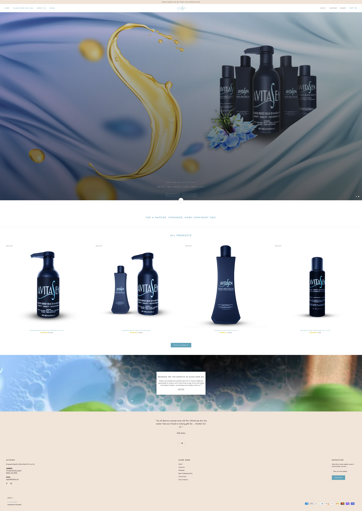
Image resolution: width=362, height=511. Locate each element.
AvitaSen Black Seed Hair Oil (225, 330)
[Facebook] (6, 483)
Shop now (173, 191)
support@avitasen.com (12, 479)
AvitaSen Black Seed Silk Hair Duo (136, 330)
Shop (7, 8)
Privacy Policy (182, 476)
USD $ (323, 8)
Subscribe (338, 477)
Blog (52, 8)
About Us (41, 8)
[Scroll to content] (181, 200)
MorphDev (18, 505)
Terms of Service (183, 480)
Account (333, 8)
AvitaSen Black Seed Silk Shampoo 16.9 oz (47, 330)
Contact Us (182, 467)
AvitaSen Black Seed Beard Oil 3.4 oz (315, 330)
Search (343, 8)
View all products (181, 345)
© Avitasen (12, 502)
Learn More (189, 191)
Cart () (353, 8)
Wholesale (181, 470)
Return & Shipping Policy (186, 473)
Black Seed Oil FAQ (23, 8)
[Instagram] (11, 483)
